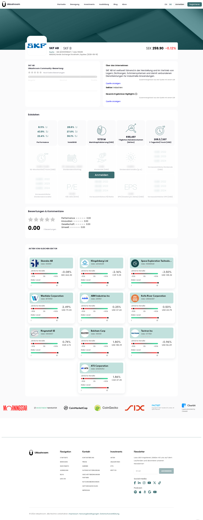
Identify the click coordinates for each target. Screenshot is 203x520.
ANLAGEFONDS (115, 462)
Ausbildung (104, 4)
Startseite (61, 4)
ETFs (111, 466)
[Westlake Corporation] (51, 307)
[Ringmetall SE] (51, 342)
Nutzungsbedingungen (89, 513)
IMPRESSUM (86, 490)
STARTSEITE (64, 458)
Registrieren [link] (194, 4)
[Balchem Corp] (101, 342)
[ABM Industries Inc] (101, 307)
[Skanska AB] (51, 272)
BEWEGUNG (64, 462)
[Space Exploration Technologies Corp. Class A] (151, 272)
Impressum (73, 513)
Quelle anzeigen (113, 83)
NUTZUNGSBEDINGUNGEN (90, 482)
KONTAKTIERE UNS (88, 458)
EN (166, 4)
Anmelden (179, 4)
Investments (89, 4)
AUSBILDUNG (64, 470)
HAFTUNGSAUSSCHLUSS (90, 486)
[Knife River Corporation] (151, 307)
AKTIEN (112, 458)
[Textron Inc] (151, 342)
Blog (115, 4)
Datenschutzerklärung (109, 513)
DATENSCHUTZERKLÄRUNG (91, 470)
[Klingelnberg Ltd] (101, 272)
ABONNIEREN (166, 471)
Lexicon (63, 479)
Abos (124, 4)
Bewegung (74, 4)
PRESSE (84, 462)
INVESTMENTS (64, 466)
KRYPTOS (113, 470)
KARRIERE (85, 466)
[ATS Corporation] (101, 377)
